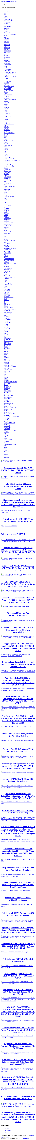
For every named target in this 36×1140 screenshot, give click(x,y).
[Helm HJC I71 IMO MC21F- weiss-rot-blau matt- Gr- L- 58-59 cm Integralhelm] (18, 621)
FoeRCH (6, 146)
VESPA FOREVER (9, 423)
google (32, 1135)
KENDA (6, 210)
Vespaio (6, 424)
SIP (5, 359)
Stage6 (6, 389)
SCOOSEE (7, 339)
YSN (5, 447)
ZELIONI (6, 451)
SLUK (6, 376)
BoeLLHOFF (7, 57)
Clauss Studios (8, 87)
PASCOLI (7, 291)
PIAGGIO (7, 295)
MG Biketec (7, 251)
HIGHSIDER (7, 183)
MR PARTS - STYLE (10, 263)
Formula (6, 148)
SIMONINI (7, 357)
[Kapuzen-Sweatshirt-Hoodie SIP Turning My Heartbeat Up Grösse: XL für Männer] (18, 1037)
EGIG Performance (9, 124)
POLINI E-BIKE (8, 307)
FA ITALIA (7, 130)
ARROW (6, 31)
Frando (6, 149)
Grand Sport (7, 171)
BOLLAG (7, 58)
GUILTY (6, 174)
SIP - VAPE (7, 360)
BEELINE (7, 45)
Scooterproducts (8, 341)
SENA (6, 347)
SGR (5, 350)
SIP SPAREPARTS (9, 369)
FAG (5, 136)
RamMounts (7, 319)
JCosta (6, 199)
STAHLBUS (7, 391)
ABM (5, 16)
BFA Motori (7, 52)
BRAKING (7, 61)
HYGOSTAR (7, 190)
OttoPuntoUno (8, 284)
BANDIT (6, 42)
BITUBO (6, 55)
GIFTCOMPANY (9, 158)
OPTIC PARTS (8, 283)
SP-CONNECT (8, 383)
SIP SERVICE (8, 368)
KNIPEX (6, 213)
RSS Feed (6, 1128)
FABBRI (6, 131)
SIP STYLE (7, 371)
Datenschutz (7, 1130)
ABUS (6, 17)
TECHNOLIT (8, 404)
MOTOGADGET (9, 259)
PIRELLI (6, 300)
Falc (5, 137)
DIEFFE (6, 107)
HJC (5, 184)
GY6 (5, 175)
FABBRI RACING (9, 133)
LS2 (5, 234)
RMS (5, 333)
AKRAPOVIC (8, 26)
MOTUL (6, 262)
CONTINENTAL (9, 90)
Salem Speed (7, 338)
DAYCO (6, 98)
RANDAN (7, 321)
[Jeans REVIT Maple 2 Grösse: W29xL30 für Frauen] (15, 890)
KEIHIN (6, 209)
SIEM (5, 354)
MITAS (6, 256)
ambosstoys (7, 28)
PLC (5, 301)
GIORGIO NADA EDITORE (12, 160)
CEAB (6, 78)
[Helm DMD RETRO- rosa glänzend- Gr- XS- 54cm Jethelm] (17, 726)
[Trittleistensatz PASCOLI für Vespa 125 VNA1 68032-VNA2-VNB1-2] (18, 512)
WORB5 (6, 441)
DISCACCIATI (8, 108)
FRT (5, 151)
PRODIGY (7, 310)
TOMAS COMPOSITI (10, 407)
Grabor (6, 168)
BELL (5, 46)
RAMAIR (6, 318)
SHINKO (6, 351)
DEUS (6, 104)
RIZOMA (6, 331)
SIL (5, 356)
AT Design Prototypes (10, 34)
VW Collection (8, 439)
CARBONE (7, 69)
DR (5, 114)
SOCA (6, 379)
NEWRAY (7, 271)
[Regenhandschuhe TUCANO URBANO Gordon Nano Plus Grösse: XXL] (18, 1089)
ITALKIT (6, 195)
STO (5, 394)
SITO (5, 372)
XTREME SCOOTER (10, 444)
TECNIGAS (7, 406)
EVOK (6, 128)
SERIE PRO (7, 348)
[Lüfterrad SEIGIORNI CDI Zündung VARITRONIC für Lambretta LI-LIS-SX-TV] (18, 559)
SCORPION (7, 344)
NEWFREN (7, 269)
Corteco (6, 92)
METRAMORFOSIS (10, 248)
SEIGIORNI (7, 345)
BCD (5, 43)
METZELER (7, 250)
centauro (6, 80)
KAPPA (6, 207)
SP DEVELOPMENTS (10, 382)
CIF (5, 84)
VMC (5, 433)
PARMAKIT (7, 289)
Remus (6, 325)
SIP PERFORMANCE (10, 365)
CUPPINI (6, 96)
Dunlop (6, 119)
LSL (5, 236)
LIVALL (6, 228)
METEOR (7, 246)
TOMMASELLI (8, 409)
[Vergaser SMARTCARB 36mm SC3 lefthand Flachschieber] (17, 772)
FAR (5, 139)
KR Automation (8, 216)
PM (5, 303)
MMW (6, 257)
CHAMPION (7, 81)
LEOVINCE (7, 225)
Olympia (6, 278)
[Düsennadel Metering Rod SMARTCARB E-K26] (15, 606)
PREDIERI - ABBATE (10, 309)
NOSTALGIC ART (9, 277)
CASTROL (7, 75)
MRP (5, 265)
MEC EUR (7, 245)
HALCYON (7, 177)
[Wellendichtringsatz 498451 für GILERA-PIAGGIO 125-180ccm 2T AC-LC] (18, 967)
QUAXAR (7, 315)
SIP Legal (6, 363)
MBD (5, 242)
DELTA (6, 101)
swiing (6, 400)
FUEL (5, 152)
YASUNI (6, 445)
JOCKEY (6, 204)
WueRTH (6, 442)
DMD (5, 110)
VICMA (6, 432)
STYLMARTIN (8, 395)
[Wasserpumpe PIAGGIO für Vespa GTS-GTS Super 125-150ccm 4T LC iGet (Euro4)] (18, 983)
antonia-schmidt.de (24, 1138)
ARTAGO (7, 32)
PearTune (6, 292)
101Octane (7, 11)
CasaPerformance (8, 73)
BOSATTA (7, 60)
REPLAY (6, 327)
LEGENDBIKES (8, 222)
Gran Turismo (7, 169)
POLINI (6, 306)
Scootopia (6, 342)
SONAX (6, 380)
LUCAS (6, 237)
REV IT (6, 330)
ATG (5, 36)
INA (5, 193)
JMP (5, 202)
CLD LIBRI (7, 89)
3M (5, 13)
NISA (5, 274)
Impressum (7, 1131)
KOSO (6, 215)
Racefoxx (6, 316)
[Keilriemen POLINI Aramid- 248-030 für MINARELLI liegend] (18, 906)
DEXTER (6, 105)
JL (4, 201)
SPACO (6, 385)
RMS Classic (7, 335)
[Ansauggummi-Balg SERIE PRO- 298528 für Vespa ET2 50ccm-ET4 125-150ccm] (18, 462)
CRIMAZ (6, 93)
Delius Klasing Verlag (10, 99)
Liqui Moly (7, 227)
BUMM (6, 66)
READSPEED (8, 322)
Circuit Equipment (9, 86)
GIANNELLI (7, 157)
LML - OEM (7, 231)
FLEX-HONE (8, 145)
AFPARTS (7, 22)
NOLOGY (7, 275)
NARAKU (7, 266)
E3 (5, 121)
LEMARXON (8, 224)
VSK (5, 436)
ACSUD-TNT (8, 19)
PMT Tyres (7, 304)
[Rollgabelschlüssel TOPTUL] (9, 526)
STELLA (6, 392)
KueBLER (7, 219)
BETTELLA (7, 51)
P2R (5, 287)
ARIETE (6, 29)
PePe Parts (7, 294)
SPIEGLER (7, 388)
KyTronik (6, 221)
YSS (5, 448)
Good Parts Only (8, 165)
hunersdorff (7, 189)
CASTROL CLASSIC (10, 76)
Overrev (6, 286)
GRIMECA (7, 172)
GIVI (5, 161)
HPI (5, 187)
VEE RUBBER (8, 421)
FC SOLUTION (8, 140)
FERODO (7, 142)
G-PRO (6, 154)
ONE (5, 281)
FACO (6, 134)
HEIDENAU (7, 178)
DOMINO (7, 113)
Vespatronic (7, 426)
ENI (5, 125)
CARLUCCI (7, 70)
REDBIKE (7, 324)
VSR (5, 438)
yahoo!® (8, 1137)
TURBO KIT (7, 415)
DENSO (6, 102)
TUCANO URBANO (10, 413)
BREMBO (7, 63)
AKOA (6, 25)
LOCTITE (7, 233)
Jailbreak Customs (9, 196)
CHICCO (6, 83)
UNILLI (6, 420)
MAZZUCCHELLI (9, 240)
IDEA (5, 192)
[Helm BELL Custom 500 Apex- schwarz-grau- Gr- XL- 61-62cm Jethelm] (18, 478)
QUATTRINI (7, 313)
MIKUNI (6, 254)
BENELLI (7, 48)
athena (5, 37)
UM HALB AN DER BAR (11, 416)
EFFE (5, 122)
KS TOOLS (7, 218)
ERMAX (6, 127)
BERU (6, 49)
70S (5, 14)
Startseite (6, 454)
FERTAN (6, 143)
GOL (5, 163)
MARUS (6, 239)
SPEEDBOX (7, 386)
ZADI (5, 450)
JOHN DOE (7, 206)
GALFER (6, 155)
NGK (5, 272)
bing (2, 1137)
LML (5, 230)
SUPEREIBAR (8, 397)
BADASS (6, 39)
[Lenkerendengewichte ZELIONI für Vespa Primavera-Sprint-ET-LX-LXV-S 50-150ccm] (18, 1021)
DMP (5, 111)
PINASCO (7, 298)
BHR (5, 54)
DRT (5, 117)
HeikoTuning (7, 180)
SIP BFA (6, 362)
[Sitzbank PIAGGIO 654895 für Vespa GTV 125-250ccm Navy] (18, 803)
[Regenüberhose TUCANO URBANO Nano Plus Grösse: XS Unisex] (18, 861)
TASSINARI (7, 401)
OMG (5, 280)
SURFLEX (7, 398)
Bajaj (5, 40)
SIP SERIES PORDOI (10, 366)
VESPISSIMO (8, 427)
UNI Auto (6, 418)
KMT (5, 212)
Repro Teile (7, 328)
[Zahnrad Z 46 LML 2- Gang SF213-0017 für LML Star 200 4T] (18, 742)
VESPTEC (7, 429)
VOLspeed (7, 435)
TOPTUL (6, 410)
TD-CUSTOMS (8, 403)
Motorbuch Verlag (9, 260)
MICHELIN (7, 253)
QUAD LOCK (8, 312)
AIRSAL (6, 23)
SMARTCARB (8, 377)
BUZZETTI (7, 67)
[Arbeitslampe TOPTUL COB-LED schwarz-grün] (14, 952)
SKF (5, 374)
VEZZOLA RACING (10, 430)
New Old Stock (8, 268)
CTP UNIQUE (8, 95)
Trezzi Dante (7, 412)
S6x (5, 336)
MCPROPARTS (8, 243)
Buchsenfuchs (7, 64)
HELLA (6, 181)
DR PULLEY (8, 116)
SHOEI (6, 353)
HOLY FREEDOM (9, 186)
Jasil (5, 198)
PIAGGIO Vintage (9, 297)
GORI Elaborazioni (9, 166)
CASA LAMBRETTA (10, 72)
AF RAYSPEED (8, 20)
